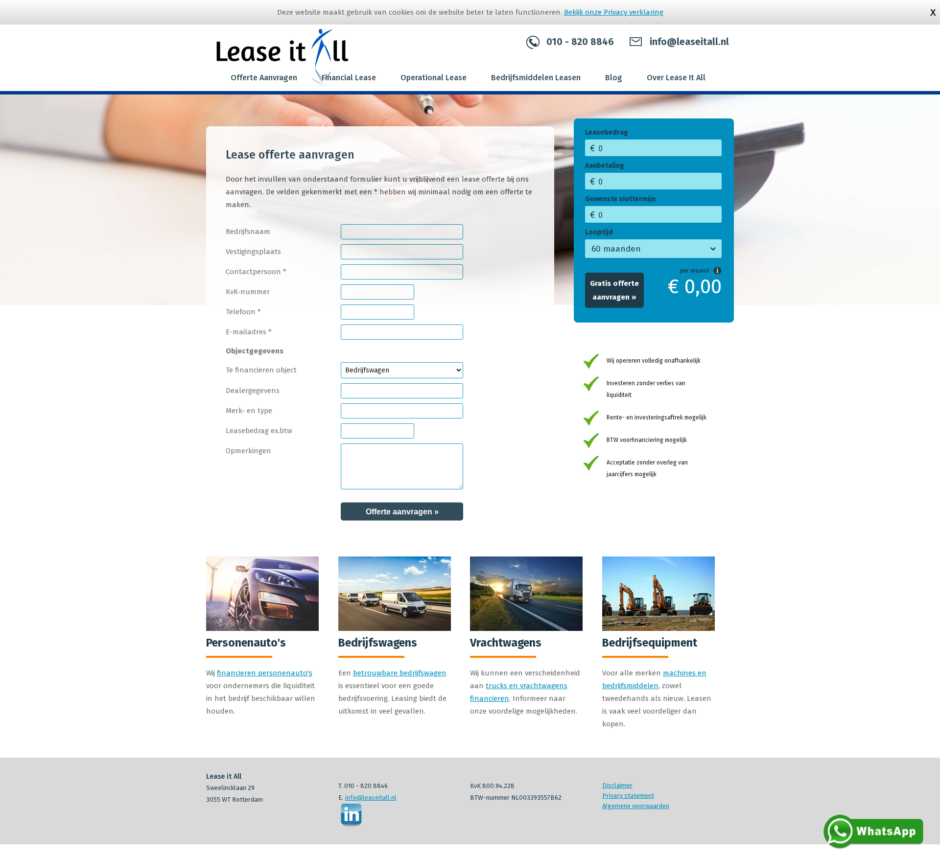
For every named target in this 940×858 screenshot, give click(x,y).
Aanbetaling (604, 166)
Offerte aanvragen (264, 77)
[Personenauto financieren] (262, 628)
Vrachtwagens (505, 642)
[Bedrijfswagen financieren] (394, 628)
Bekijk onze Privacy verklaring (613, 12)
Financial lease (349, 77)
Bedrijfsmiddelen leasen (536, 77)
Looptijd (599, 232)
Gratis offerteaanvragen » (614, 290)
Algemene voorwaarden (635, 806)
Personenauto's (246, 642)
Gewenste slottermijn (620, 199)
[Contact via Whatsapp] (873, 848)
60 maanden (616, 249)
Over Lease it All (676, 77)
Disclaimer (617, 785)
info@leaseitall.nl (689, 42)
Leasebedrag (606, 132)
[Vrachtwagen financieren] (526, 628)
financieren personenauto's (264, 673)
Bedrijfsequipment (649, 642)
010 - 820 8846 (580, 42)
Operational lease (433, 77)
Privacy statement (628, 795)
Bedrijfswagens (377, 642)
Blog (613, 77)
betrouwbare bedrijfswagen (399, 673)
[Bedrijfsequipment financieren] (658, 628)
